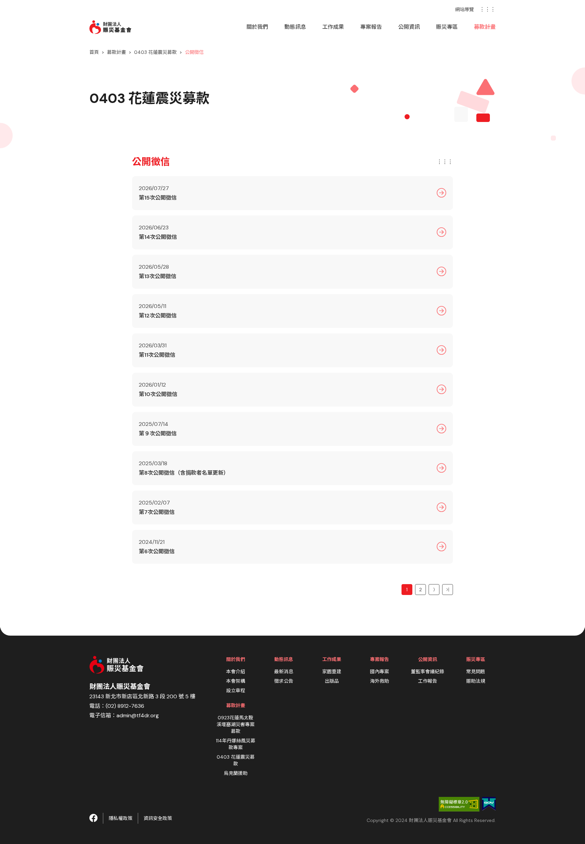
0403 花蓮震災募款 (155, 52)
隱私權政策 (120, 818)
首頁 (94, 52)
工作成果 (333, 26)
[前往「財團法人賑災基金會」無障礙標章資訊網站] (459, 804)
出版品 (332, 681)
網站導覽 (464, 9)
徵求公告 (283, 681)
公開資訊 (409, 26)
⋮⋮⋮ (487, 9)
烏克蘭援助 (235, 773)
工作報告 (427, 681)
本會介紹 (235, 671)
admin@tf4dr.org (137, 715)
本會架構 (235, 681)
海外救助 (379, 681)
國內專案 (379, 671)
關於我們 (257, 26)
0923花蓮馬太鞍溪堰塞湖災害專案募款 (236, 724)
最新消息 (283, 671)
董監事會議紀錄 (427, 671)
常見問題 (475, 671)
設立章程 (235, 690)
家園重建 (331, 671)
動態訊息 (295, 26)
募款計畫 (485, 26)
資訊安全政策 (158, 818)
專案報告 (371, 26)
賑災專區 (447, 26)
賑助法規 (475, 681)
